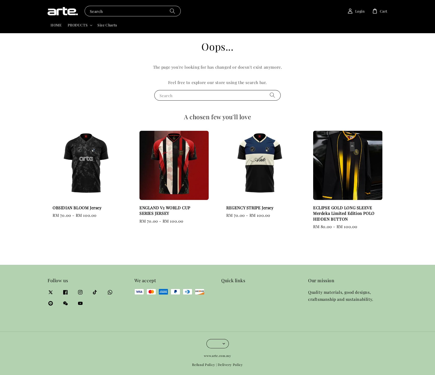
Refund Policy (203, 364)
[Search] (172, 11)
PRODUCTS (78, 25)
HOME (56, 25)
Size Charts (107, 25)
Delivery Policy (230, 364)
